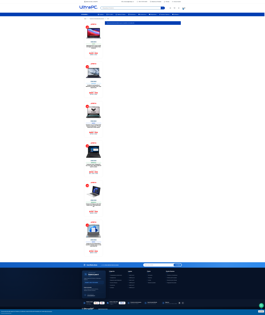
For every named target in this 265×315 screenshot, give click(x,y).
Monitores (132, 14)
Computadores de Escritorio (116, 275)
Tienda (167, 1)
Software (176, 14)
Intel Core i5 (131, 280)
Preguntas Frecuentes (171, 282)
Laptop (101, 14)
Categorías (84, 14)
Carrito (149, 280)
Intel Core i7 (131, 285)
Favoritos (150, 277)
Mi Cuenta (150, 275)
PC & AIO (110, 14)
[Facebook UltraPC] (179, 303)
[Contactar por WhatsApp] (261, 305)
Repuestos (153, 14)
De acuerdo (261, 311)
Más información (48, 311)
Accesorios (143, 14)
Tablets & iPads (121, 14)
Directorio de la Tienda (172, 280)
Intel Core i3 (131, 275)
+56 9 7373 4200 (143, 1)
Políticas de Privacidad (172, 277)
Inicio (85, 18)
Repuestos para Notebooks (116, 280)
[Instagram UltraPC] (182, 303)
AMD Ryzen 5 (132, 282)
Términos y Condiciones (172, 275)
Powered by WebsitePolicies (6, 313)
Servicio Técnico (165, 14)
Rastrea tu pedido (152, 282)
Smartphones (113, 277)
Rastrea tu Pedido (156, 1)
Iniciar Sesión (177, 1)
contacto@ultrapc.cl (128, 1)
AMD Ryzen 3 (132, 277)
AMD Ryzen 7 (132, 287)
